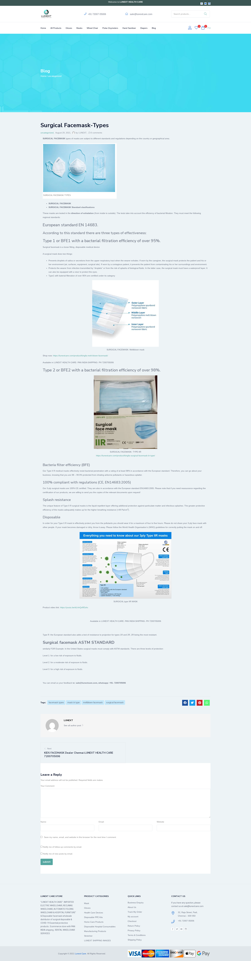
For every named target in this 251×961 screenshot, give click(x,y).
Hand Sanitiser (129, 28)
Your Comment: (48, 786)
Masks (79, 28)
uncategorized (54, 76)
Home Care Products (93, 922)
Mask (86, 903)
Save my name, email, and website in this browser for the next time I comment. (80, 837)
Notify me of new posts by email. (58, 854)
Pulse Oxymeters (110, 28)
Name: (44, 822)
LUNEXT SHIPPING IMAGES (97, 940)
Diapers (143, 28)
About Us (132, 907)
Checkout (132, 921)
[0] (196, 28)
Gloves (69, 28)
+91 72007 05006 (97, 14)
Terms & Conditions (137, 935)
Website (160, 822)
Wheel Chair (92, 28)
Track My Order (135, 912)
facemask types (56, 702)
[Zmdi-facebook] (201, 3)
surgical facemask (115, 702)
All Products (55, 28)
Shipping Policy (135, 940)
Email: (101, 822)
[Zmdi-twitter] (177, 929)
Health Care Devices (93, 912)
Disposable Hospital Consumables (99, 926)
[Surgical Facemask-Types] (185, 703)
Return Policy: (134, 926)
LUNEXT (83, 133)
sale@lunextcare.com (141, 14)
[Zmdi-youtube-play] (205, 3)
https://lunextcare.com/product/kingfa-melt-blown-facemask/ (80, 355)
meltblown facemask (93, 702)
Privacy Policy (134, 930)
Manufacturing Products (95, 931)
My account (133, 916)
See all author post (73, 725)
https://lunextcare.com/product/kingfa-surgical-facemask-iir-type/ (125, 455)
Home (43, 28)
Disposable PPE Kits (93, 917)
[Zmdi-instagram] (209, 3)
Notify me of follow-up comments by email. (62, 847)
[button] (205, 28)
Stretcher (88, 936)
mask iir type (73, 702)
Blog (154, 28)
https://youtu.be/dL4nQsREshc (74, 607)
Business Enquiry (136, 902)
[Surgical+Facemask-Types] (192, 703)
